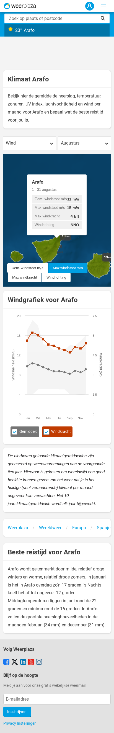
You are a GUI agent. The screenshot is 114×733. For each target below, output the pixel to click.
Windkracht (61, 431)
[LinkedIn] (23, 662)
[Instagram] (39, 662)
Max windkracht (24, 277)
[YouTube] (31, 662)
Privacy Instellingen (20, 723)
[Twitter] (14, 662)
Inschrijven (17, 711)
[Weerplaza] (20, 6)
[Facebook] (6, 662)
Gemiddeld (28, 431)
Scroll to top (105, 724)
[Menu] (103, 6)
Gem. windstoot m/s (27, 268)
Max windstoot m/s (68, 268)
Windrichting (56, 277)
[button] (71, 240)
